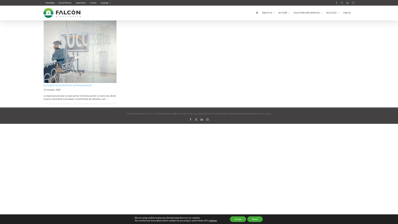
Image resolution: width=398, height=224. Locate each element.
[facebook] (190, 119)
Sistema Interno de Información (258, 113)
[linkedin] (202, 119)
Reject (255, 219)
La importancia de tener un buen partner (68, 85)
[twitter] (196, 119)
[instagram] (207, 119)
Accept (238, 219)
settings (213, 220)
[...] (107, 99)
